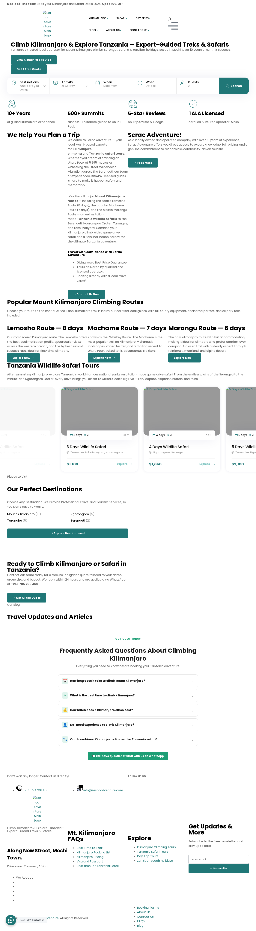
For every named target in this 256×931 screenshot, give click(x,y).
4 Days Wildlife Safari (115, 446)
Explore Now (183, 358)
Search (236, 86)
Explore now (22, 358)
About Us (113, 30)
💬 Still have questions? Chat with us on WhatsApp (128, 756)
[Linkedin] (163, 4)
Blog (92, 30)
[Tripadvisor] (173, 4)
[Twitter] (142, 4)
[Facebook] (153, 4)
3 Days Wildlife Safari (32, 446)
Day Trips (142, 18)
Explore (68, 464)
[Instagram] (132, 4)
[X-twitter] (163, 789)
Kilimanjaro (97, 18)
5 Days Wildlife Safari (197, 446)
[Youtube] (153, 789)
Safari (120, 18)
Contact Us (138, 30)
